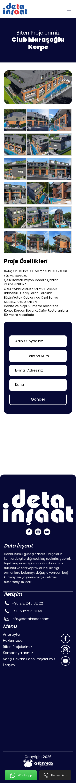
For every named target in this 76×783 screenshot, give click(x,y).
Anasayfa (11, 634)
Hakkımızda (13, 640)
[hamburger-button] (69, 9)
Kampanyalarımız (18, 652)
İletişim (9, 665)
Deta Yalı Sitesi (22, 458)
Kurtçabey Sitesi (24, 465)
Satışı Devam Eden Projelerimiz (29, 659)
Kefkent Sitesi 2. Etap (27, 437)
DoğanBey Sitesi (24, 451)
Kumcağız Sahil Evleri (28, 444)
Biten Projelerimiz (17, 646)
